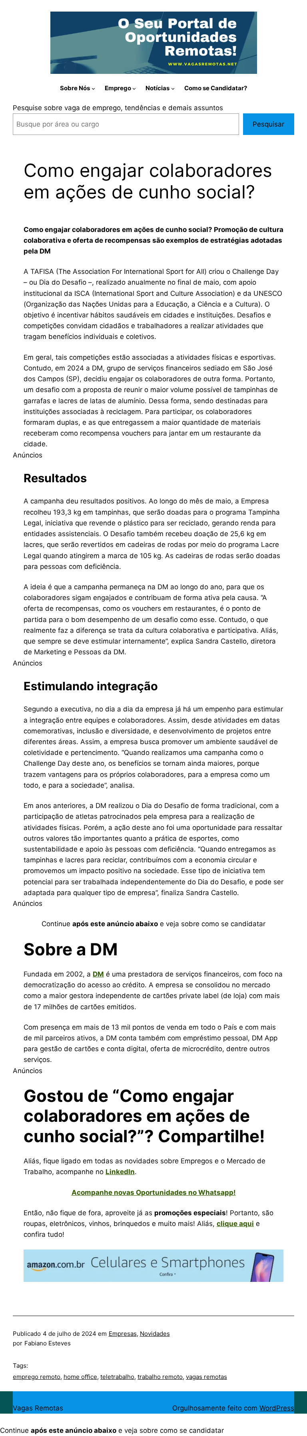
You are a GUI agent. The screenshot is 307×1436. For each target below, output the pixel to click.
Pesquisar (268, 124)
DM (98, 974)
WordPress (276, 1408)
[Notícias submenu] (173, 88)
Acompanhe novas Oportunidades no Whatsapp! (154, 1192)
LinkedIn (120, 1172)
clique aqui (235, 1224)
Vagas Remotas (38, 1408)
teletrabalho (117, 1377)
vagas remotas (206, 1377)
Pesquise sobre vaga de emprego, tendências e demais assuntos (118, 108)
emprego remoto (36, 1377)
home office (80, 1377)
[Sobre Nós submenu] (93, 88)
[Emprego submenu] (134, 88)
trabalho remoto (160, 1377)
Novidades (155, 1333)
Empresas (123, 1333)
